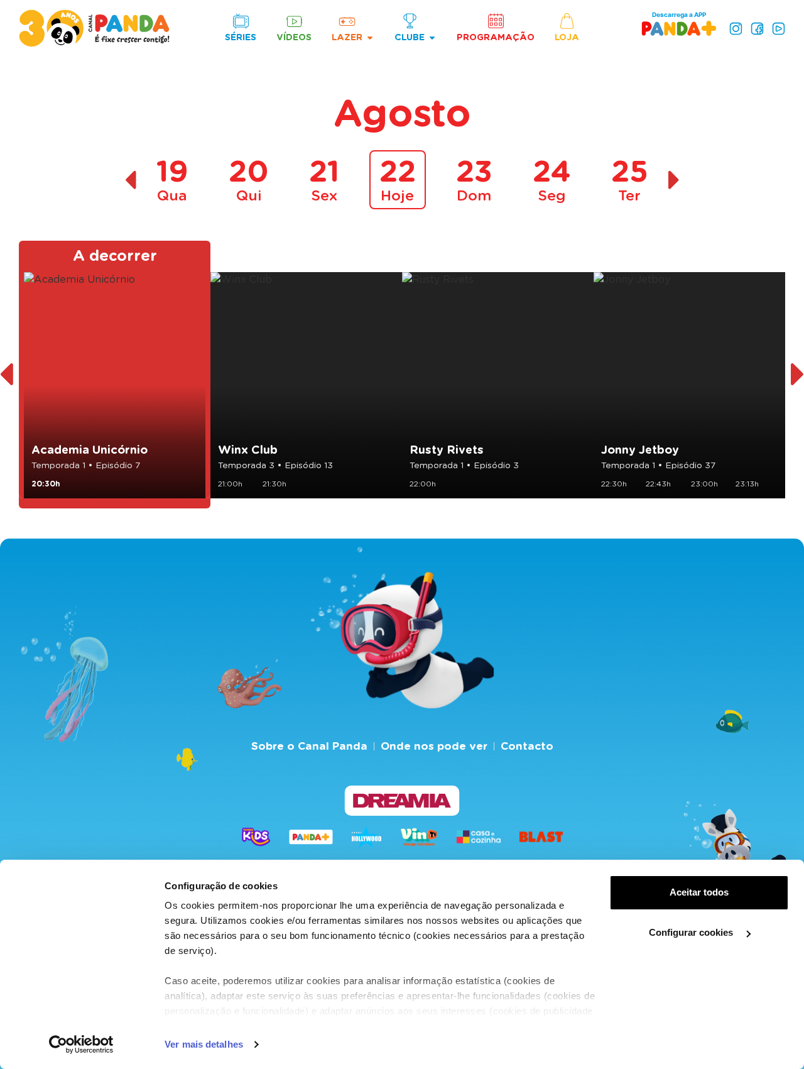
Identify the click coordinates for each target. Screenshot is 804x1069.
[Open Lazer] (370, 37)
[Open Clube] (432, 37)
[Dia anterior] (130, 180)
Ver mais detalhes (204, 1044)
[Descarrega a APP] (679, 28)
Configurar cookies (692, 932)
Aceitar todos (699, 892)
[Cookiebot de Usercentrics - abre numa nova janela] (81, 1044)
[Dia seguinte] (674, 180)
